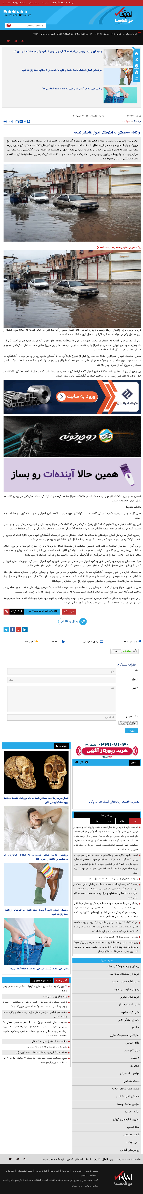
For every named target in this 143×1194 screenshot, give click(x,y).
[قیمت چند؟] (136, 59)
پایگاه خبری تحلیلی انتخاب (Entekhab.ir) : (118, 248)
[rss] (22, 41)
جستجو (93, 1175)
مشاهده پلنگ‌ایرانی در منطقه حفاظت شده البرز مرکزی (41, 1052)
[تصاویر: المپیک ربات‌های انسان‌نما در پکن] (106, 783)
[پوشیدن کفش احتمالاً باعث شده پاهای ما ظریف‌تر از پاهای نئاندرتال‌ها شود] (36, 884)
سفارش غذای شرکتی (127, 1096)
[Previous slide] (86, 762)
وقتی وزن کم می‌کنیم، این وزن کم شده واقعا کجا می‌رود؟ (72, 89)
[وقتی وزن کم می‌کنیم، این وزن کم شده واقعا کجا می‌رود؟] (36, 941)
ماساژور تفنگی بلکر (129, 1020)
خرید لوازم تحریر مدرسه (125, 981)
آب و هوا (45, 2)
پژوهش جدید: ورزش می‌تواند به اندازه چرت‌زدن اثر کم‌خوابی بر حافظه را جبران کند (57, 51)
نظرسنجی (6, 2)
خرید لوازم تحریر (129, 997)
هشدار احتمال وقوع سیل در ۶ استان (49, 1041)
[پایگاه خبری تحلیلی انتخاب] (125, 17)
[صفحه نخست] (136, 53)
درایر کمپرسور (131, 1050)
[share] (8, 41)
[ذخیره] (17, 122)
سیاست (119, 1159)
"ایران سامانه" (77, 1186)
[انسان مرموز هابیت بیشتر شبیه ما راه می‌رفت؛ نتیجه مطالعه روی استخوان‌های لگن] (36, 772)
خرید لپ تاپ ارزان (128, 1004)
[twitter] (6, 629)
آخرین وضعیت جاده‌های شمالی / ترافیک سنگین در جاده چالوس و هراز (35, 988)
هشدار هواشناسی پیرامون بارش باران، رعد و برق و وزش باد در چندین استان (35, 1014)
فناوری (69, 1159)
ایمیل (135, 679)
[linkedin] (25, 629)
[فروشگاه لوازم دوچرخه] (72, 436)
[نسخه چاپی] (5, 121)
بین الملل (107, 1159)
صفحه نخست (133, 1159)
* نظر (135, 688)
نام (136, 670)
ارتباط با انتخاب (66, 2)
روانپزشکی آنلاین (129, 1150)
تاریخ (97, 1159)
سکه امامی (133, 1127)
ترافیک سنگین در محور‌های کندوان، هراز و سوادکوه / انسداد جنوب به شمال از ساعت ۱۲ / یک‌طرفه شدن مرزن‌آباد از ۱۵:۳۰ (35, 1004)
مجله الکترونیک (19, 2)
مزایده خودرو (132, 1111)
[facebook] (12, 629)
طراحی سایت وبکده (128, 1104)
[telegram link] (17, 1159)
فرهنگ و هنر (56, 1159)
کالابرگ (135, 1058)
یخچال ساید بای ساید (126, 989)
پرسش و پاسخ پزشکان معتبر (123, 966)
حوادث (126, 121)
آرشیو (83, 1175)
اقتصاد (88, 1159)
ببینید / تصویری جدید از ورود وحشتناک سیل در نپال (112, 879)
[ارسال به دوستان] (10, 121)
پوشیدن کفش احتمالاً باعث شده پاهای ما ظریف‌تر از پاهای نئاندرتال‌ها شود (62, 70)
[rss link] (24, 1159)
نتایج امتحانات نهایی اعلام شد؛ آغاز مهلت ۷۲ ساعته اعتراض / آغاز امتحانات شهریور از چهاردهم (35, 1060)
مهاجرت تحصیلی (129, 1073)
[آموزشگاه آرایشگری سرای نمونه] (72, 475)
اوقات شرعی (33, 2)
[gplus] (18, 629)
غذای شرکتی (132, 1043)
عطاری (135, 1027)
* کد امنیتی (132, 717)
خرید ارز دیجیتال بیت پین (124, 974)
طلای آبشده (132, 1142)
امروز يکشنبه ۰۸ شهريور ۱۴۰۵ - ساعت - (115, 34)
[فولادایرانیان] (72, 397)
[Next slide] (76, 762)
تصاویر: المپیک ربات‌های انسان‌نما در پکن (114, 801)
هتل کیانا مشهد (130, 1012)
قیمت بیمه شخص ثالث (125, 1088)
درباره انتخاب (92, 1171)
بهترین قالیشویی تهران (126, 1119)
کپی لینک (69, 612)
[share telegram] (15, 41)
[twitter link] (10, 1159)
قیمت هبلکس (131, 1081)
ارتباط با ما (77, 1171)
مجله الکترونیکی (25, 1171)
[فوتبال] (136, 65)
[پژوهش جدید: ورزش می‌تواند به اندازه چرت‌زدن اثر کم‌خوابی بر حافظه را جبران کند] (36, 828)
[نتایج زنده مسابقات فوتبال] (136, 78)
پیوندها (54, 2)
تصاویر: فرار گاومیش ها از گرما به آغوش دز (46, 1047)
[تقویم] (136, 72)
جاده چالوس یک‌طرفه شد (54, 996)
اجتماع (137, 121)
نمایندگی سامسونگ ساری (124, 1035)
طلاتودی (134, 1066)
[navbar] (139, 34)
